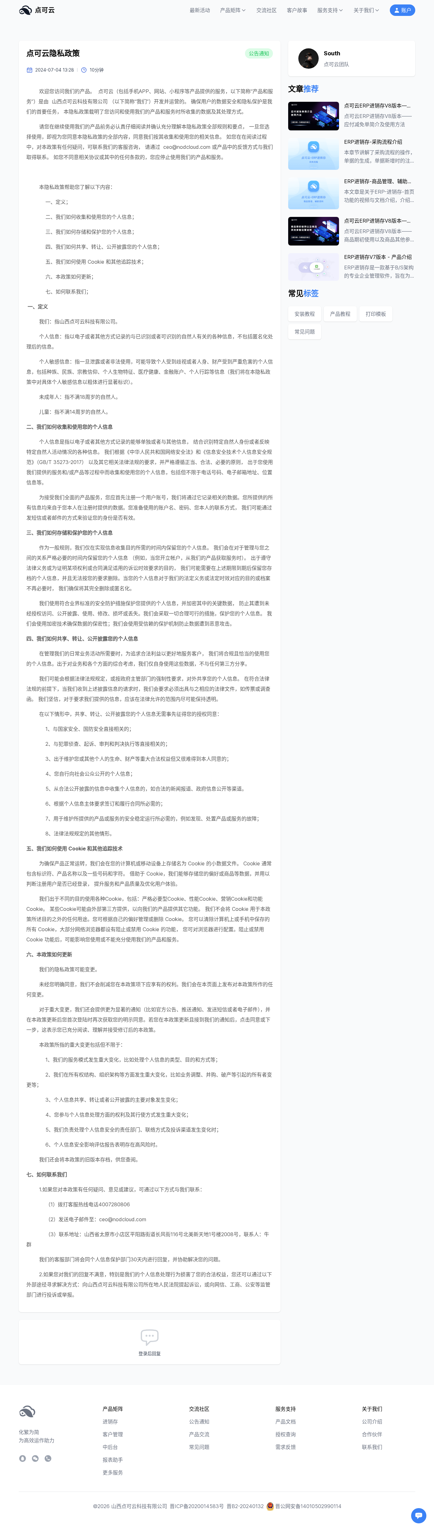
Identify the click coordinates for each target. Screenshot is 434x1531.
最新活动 (200, 10)
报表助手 (113, 1460)
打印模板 (376, 314)
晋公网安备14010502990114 (308, 1506)
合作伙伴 (372, 1434)
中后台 (110, 1447)
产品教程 (340, 314)
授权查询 (285, 1434)
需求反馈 (285, 1447)
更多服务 (113, 1472)
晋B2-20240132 (245, 1506)
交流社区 (266, 10)
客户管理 (113, 1434)
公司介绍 (372, 1421)
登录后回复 (150, 1353)
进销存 (110, 1421)
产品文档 (285, 1421)
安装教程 (305, 314)
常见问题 (305, 332)
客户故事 (297, 10)
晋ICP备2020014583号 (197, 1506)
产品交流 (199, 1434)
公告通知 (199, 1421)
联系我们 (372, 1447)
